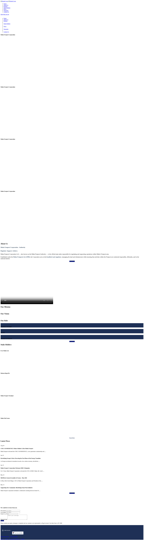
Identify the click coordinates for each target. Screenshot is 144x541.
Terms (6, 539)
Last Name (3, 512)
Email (2, 514)
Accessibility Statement (14, 539)
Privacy (2, 539)
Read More (72, 261)
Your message (4, 519)
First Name (3, 510)
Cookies (22, 539)
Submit (2, 520)
